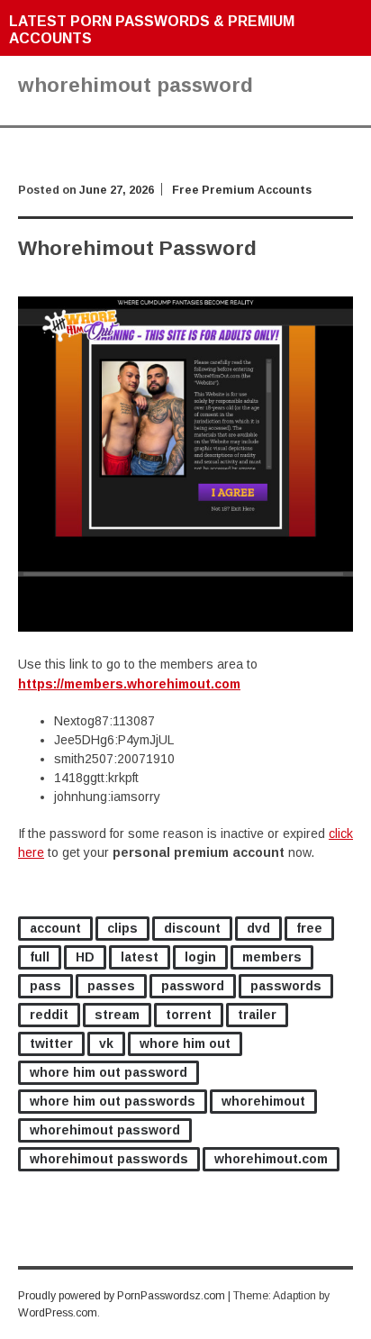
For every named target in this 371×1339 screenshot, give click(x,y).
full (40, 957)
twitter (51, 1043)
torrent (189, 1014)
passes (111, 986)
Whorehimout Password (137, 248)
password (192, 986)
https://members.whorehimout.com (129, 684)
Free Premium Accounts (242, 190)
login (200, 957)
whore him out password (108, 1072)
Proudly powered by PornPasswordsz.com (121, 1295)
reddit (49, 1014)
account (55, 928)
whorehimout (263, 1101)
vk (106, 1043)
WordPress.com (57, 1313)
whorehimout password (105, 1130)
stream (117, 1014)
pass (45, 986)
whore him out (185, 1043)
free (309, 928)
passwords (285, 986)
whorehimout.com (271, 1159)
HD (85, 957)
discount (192, 928)
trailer (257, 1014)
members (272, 957)
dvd (258, 928)
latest (139, 957)
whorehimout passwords (109, 1159)
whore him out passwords (112, 1101)
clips (122, 928)
